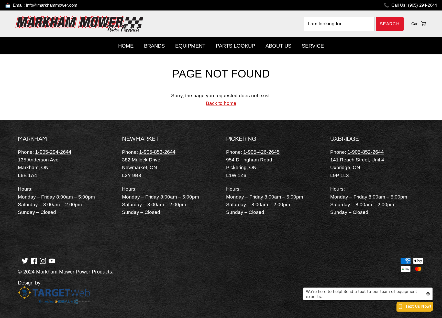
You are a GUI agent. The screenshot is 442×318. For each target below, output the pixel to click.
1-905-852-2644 (365, 152)
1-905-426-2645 (261, 152)
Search (390, 23)
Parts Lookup (235, 46)
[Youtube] (52, 260)
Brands (154, 46)
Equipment (190, 46)
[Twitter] (25, 260)
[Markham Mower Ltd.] (79, 24)
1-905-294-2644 (53, 152)
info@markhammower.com (51, 5)
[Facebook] (34, 260)
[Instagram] (43, 260)
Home (126, 46)
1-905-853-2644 (157, 152)
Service (313, 46)
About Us (278, 46)
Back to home (221, 103)
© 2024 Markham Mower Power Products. (66, 272)
